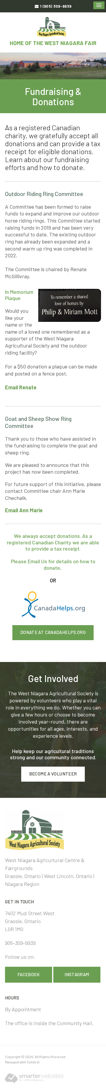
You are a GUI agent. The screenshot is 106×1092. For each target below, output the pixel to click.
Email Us (37, 561)
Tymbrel (32, 1062)
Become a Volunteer (53, 773)
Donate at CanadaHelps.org (53, 632)
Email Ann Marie (24, 510)
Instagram (76, 974)
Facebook (28, 974)
